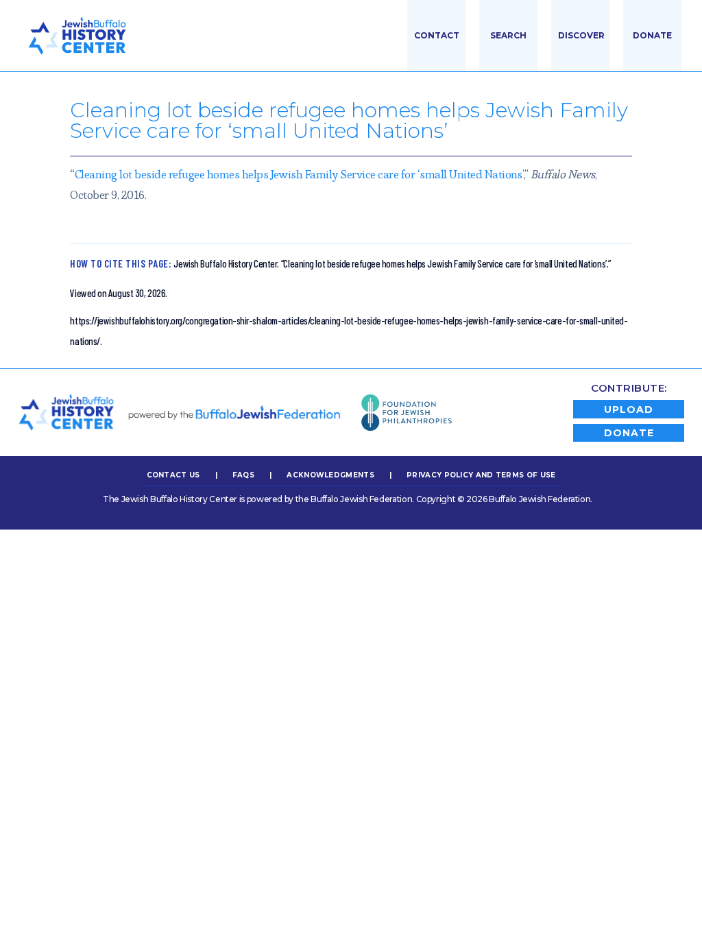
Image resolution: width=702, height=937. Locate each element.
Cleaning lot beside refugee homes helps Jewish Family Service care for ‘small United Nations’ (299, 174)
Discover (581, 35)
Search (508, 35)
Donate (652, 35)
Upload (628, 409)
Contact (436, 35)
